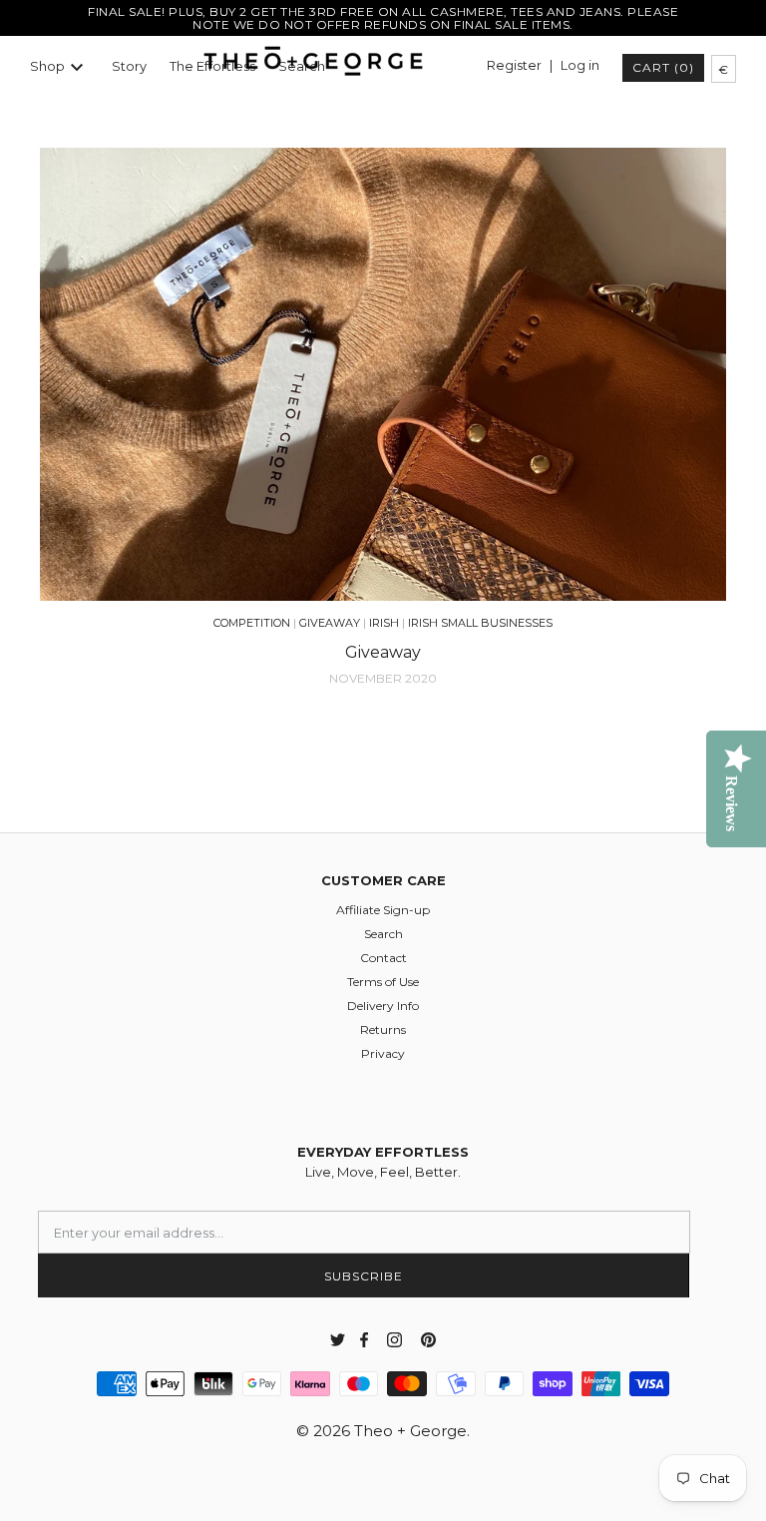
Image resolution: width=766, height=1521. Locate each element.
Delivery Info (383, 1005)
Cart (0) (663, 67)
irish (384, 623)
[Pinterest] (428, 1339)
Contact (383, 957)
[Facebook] (360, 1339)
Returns (383, 1029)
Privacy (383, 1053)
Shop (47, 66)
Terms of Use (383, 981)
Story (129, 66)
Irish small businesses (480, 623)
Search (383, 933)
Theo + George (410, 1430)
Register (514, 65)
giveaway (329, 623)
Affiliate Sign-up (383, 909)
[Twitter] (337, 1339)
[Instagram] (394, 1339)
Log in (580, 65)
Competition (251, 623)
